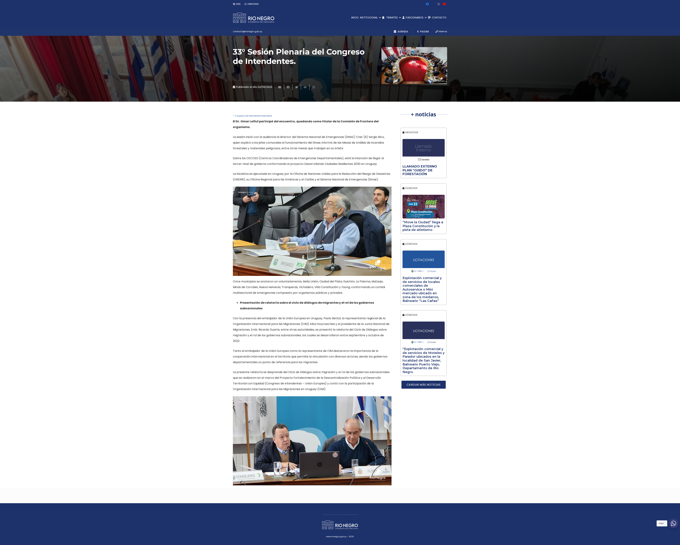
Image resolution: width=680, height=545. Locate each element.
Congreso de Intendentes (247, 115)
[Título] (438, 4)
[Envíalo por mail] (280, 87)
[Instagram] (433, 4)
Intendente (266, 115)
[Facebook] (427, 4)
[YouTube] (444, 4)
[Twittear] (297, 87)
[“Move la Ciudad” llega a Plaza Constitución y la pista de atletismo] (424, 206)
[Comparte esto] (288, 87)
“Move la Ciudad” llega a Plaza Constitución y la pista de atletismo (423, 226)
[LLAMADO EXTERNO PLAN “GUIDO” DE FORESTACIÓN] (424, 151)
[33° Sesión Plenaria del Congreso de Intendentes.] (414, 65)
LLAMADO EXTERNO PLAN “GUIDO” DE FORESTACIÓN (420, 170)
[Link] (253, 17)
